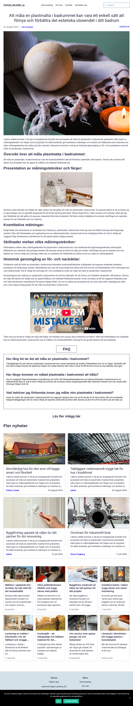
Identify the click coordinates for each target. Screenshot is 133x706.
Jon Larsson (27, 27)
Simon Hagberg (77, 554)
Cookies (68, 5)
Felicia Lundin (12, 490)
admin (73, 490)
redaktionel (124, 26)
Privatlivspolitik (71, 701)
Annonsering (47, 5)
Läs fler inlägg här (67, 416)
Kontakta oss (81, 5)
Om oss (58, 5)
